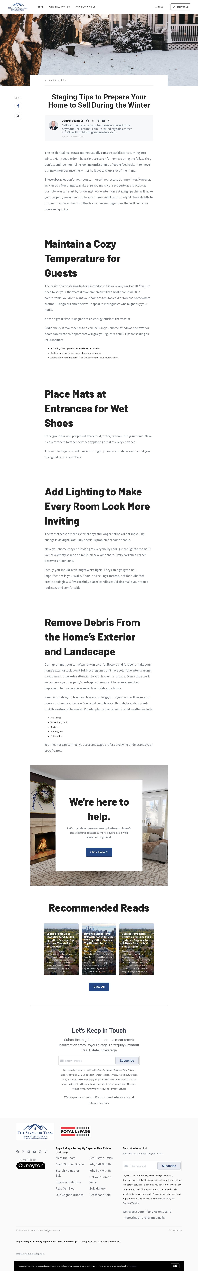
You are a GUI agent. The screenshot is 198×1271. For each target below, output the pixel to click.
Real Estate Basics (101, 1158)
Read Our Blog (65, 1188)
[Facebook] (17, 1151)
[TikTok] (46, 1151)
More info (132, 1266)
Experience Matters (68, 1182)
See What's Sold (100, 1195)
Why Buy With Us (100, 1171)
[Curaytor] (30, 1168)
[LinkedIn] (29, 1151)
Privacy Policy (175, 1230)
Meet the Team (65, 1158)
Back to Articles (57, 80)
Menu (160, 7)
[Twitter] (23, 1151)
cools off (106, 153)
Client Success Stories (70, 1164)
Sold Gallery (98, 1188)
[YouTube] (34, 1151)
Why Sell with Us (59, 7)
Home (40, 7)
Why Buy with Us (86, 7)
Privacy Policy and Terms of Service (108, 1088)
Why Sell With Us (100, 1164)
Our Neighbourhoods (69, 1195)
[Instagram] (40, 1151)
